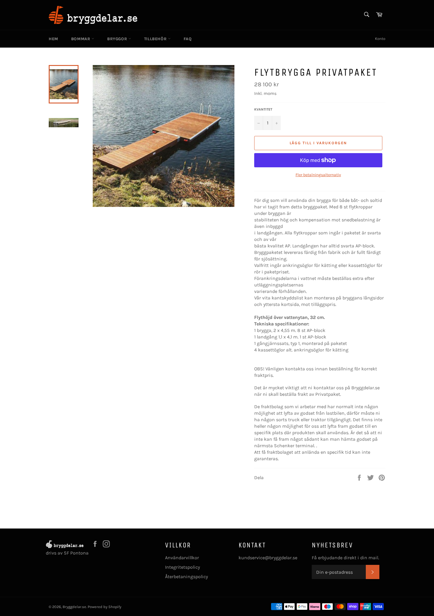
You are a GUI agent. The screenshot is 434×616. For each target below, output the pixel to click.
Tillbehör (156, 38)
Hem (53, 38)
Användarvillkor (182, 557)
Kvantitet (263, 109)
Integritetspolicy (182, 567)
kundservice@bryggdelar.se (268, 557)
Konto (380, 38)
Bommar (81, 38)
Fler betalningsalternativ (318, 174)
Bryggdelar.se (74, 606)
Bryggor (117, 38)
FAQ (188, 38)
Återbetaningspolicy (186, 576)
